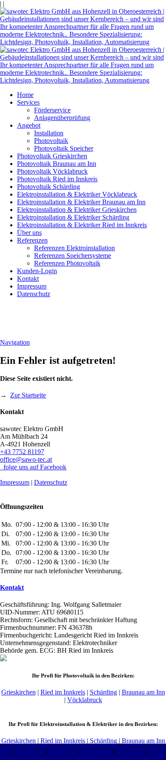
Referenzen (32, 240)
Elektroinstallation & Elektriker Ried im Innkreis (82, 225)
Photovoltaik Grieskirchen (52, 156)
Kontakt (28, 278)
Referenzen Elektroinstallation (74, 247)
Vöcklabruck (84, 699)
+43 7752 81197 (22, 451)
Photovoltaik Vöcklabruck (52, 171)
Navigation (15, 342)
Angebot (28, 125)
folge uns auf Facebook (33, 467)
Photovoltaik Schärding (48, 186)
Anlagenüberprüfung (62, 117)
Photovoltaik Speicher (63, 148)
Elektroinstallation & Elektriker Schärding (73, 217)
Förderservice (52, 110)
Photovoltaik (51, 140)
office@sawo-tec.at (26, 459)
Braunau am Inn (143, 692)
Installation (48, 133)
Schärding (103, 692)
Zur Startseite (28, 395)
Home (25, 94)
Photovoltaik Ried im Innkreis (57, 179)
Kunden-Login (37, 270)
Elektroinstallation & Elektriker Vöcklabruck (77, 194)
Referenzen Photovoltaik (67, 263)
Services (28, 102)
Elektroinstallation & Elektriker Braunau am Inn (81, 202)
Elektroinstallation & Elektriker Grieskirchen (77, 209)
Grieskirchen (18, 692)
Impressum (31, 286)
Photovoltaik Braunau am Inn (56, 163)
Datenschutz (33, 293)
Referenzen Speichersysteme (72, 255)
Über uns (29, 232)
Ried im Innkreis (62, 692)
